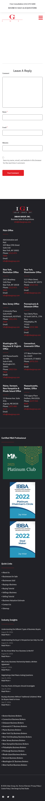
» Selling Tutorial (7, 596)
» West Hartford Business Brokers (14, 765)
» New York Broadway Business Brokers (16, 737)
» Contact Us (6, 604)
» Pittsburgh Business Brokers (12, 751)
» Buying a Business (9, 584)
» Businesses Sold (8, 580)
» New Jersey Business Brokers (13, 740)
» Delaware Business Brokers (12, 723)
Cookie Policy (5, 788)
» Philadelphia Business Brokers (13, 747)
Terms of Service (24, 786)
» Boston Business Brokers (11, 716)
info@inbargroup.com (22, 222)
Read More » (5, 634)
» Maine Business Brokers (11, 730)
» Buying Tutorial (7, 588)
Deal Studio (25, 788)
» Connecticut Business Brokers (13, 719)
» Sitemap (5, 608)
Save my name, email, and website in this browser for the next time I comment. (22, 161)
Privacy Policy (35, 786)
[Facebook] (3, 797)
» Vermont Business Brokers (12, 758)
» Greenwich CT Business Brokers (14, 726)
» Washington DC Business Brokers (14, 761)
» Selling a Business (9, 592)
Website (5, 143)
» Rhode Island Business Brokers (14, 754)
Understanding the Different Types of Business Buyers (21, 629)
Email (4, 127)
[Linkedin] (13, 797)
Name (4, 112)
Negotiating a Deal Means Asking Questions (17, 675)
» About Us (5, 572)
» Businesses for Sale (9, 576)
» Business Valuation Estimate (13, 600)
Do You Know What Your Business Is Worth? (17, 651)
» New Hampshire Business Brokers (15, 744)
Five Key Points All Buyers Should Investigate (18, 686)
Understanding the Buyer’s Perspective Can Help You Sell (22, 640)
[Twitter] (8, 797)
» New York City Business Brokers (14, 733)
